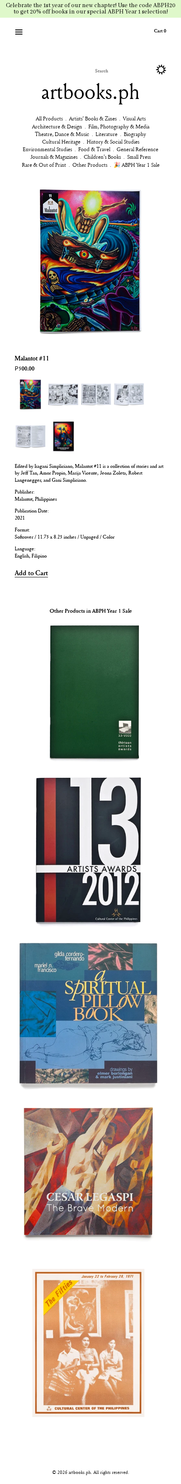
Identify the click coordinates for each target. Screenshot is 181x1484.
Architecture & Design (57, 126)
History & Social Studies (113, 141)
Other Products (89, 164)
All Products (49, 118)
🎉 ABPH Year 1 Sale (137, 164)
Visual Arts (134, 118)
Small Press (139, 156)
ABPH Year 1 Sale (112, 610)
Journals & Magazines (53, 156)
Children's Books (102, 156)
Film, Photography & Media (118, 126)
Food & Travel (94, 149)
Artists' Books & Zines (93, 118)
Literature (106, 134)
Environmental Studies (47, 149)
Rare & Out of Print (44, 164)
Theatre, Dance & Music (62, 134)
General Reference (137, 149)
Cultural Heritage (61, 141)
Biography (135, 134)
